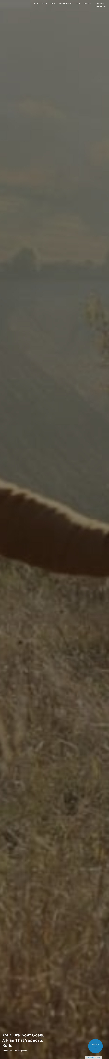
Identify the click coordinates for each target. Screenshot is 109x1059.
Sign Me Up (24, 538)
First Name (21, 527)
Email (70, 527)
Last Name (46, 527)
